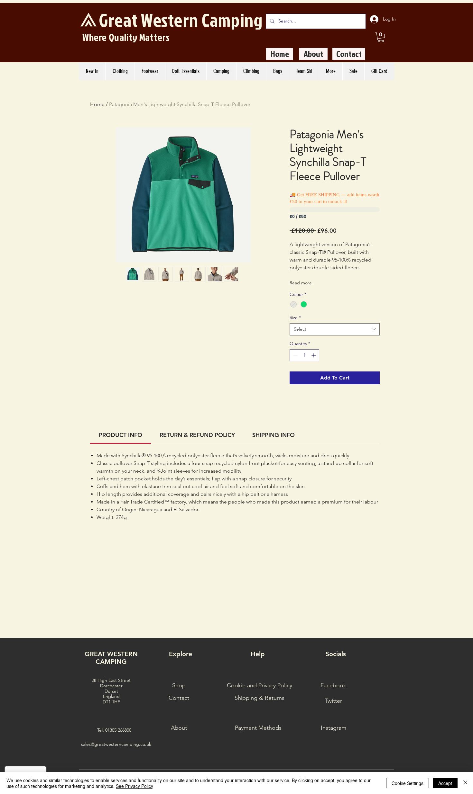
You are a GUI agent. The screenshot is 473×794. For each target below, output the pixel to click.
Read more (301, 283)
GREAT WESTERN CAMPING (111, 657)
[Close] (465, 783)
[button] (381, 37)
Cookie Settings (407, 783)
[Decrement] (295, 355)
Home (97, 104)
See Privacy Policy (134, 786)
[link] (120, 435)
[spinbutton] (304, 355)
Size (295, 317)
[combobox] (335, 329)
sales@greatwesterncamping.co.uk (116, 744)
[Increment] (314, 355)
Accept (445, 783)
